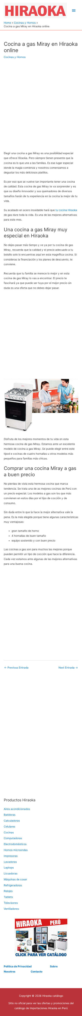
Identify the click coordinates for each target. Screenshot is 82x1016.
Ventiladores (11, 908)
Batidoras (9, 814)
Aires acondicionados (17, 809)
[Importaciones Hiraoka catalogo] (41, 937)
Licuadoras (10, 873)
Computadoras (13, 838)
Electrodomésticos (15, 844)
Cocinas (9, 832)
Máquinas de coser (15, 879)
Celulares (9, 826)
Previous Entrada (16, 667)
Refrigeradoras (13, 885)
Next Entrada (68, 667)
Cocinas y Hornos (15, 57)
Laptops (9, 867)
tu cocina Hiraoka (66, 210)
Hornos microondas (16, 850)
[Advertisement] (41, 108)
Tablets (8, 896)
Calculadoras (12, 820)
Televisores (11, 902)
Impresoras (11, 855)
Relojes (8, 891)
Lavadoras (10, 861)
